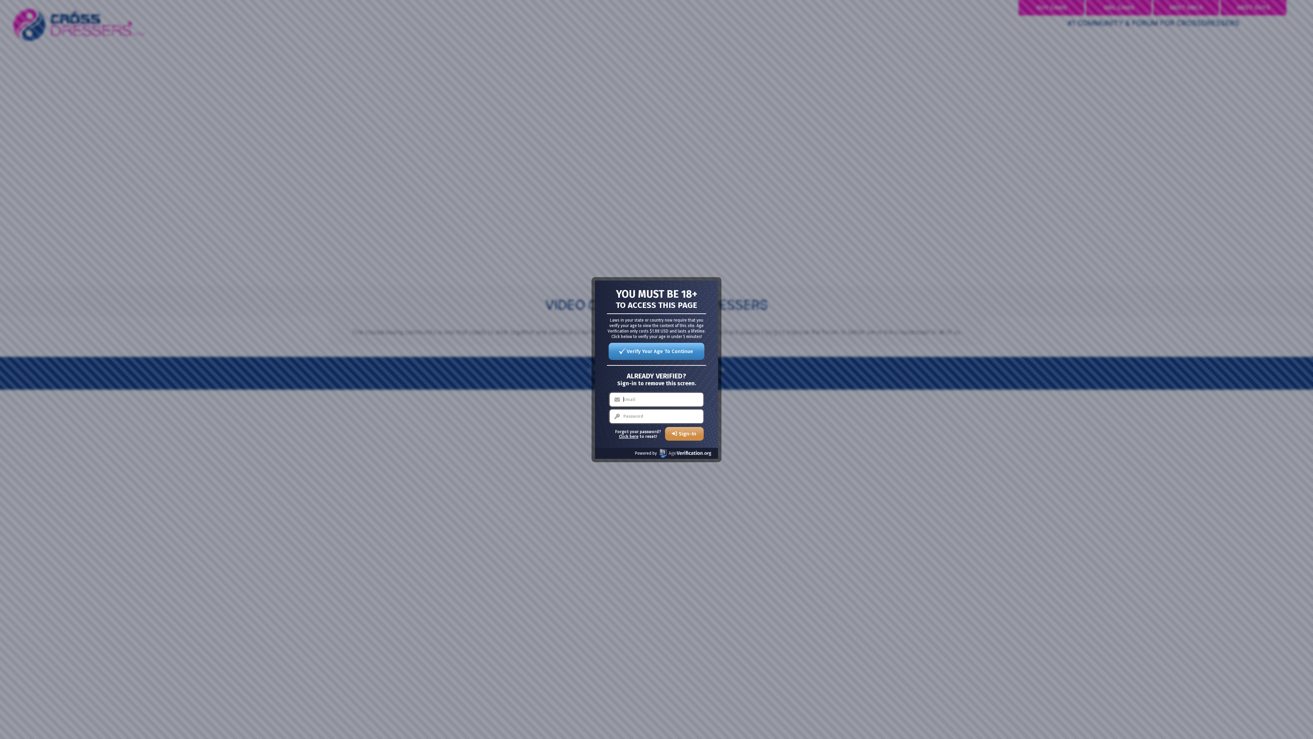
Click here (628, 436)
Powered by (646, 453)
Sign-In (687, 434)
